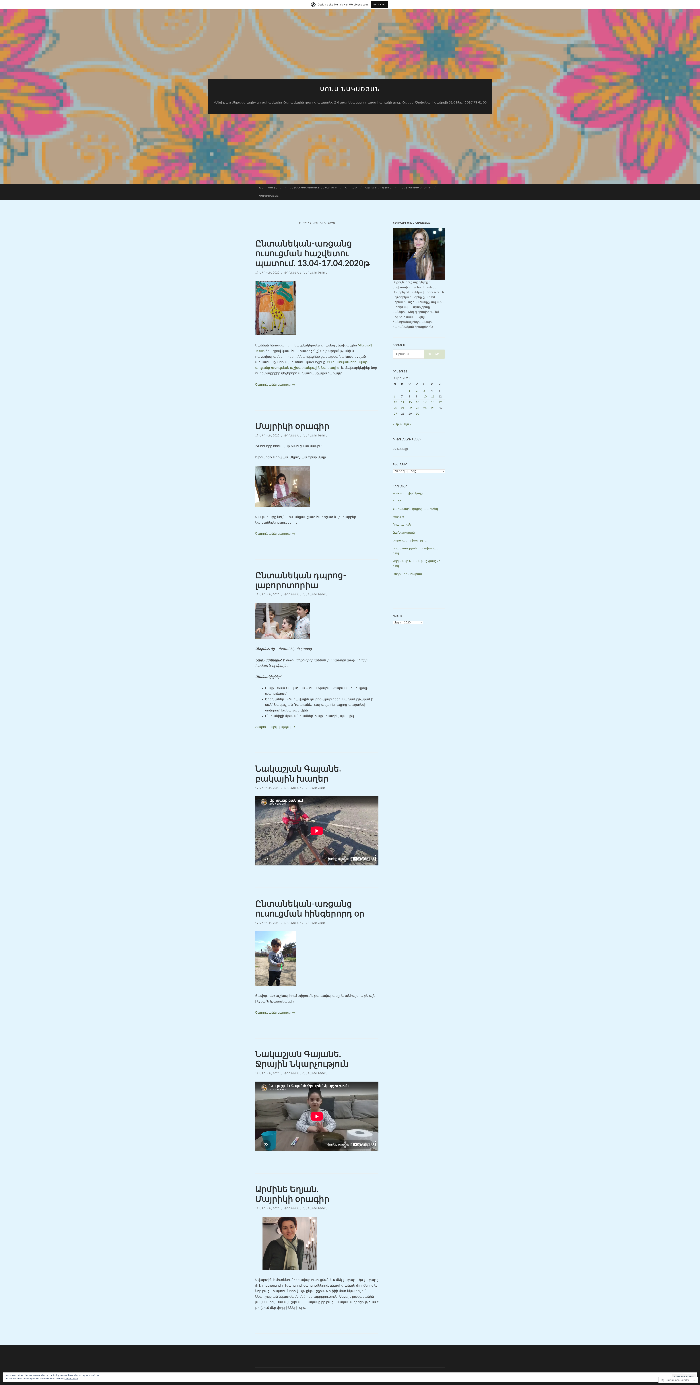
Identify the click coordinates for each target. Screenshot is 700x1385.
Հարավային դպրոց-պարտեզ (415, 509)
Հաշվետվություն (378, 188)
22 (410, 408)
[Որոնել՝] (419, 354)
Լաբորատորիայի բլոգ (410, 540)
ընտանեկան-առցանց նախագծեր (313, 188)
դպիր (397, 501)
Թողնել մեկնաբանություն (306, 273)
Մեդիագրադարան (407, 574)
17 (425, 402)
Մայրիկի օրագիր (292, 426)
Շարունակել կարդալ (275, 384)
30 (417, 413)
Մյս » (407, 424)
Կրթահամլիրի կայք (408, 493)
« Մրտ (397, 424)
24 (425, 408)
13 (395, 402)
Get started (379, 4)
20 (395, 408)
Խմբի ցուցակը (270, 188)
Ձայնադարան (404, 532)
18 (432, 402)
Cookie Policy (71, 1379)
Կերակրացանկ (270, 196)
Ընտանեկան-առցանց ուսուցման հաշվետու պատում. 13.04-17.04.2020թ (312, 254)
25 (432, 408)
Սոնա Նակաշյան (350, 89)
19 (440, 402)
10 (425, 396)
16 (417, 402)
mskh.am (398, 516)
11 (432, 396)
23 (417, 408)
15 (410, 402)
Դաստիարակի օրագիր (415, 188)
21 (402, 408)
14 (402, 402)
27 (395, 413)
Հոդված (351, 188)
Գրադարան (402, 524)
